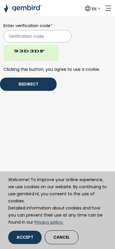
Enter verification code (28, 26)
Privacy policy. (48, 222)
